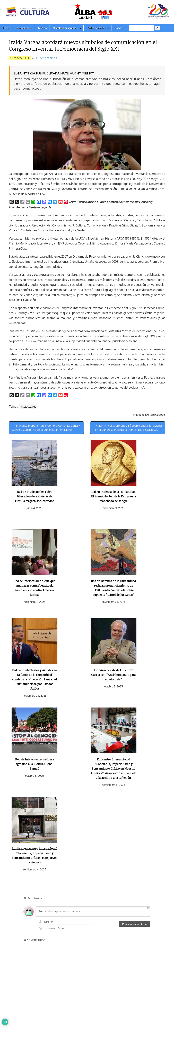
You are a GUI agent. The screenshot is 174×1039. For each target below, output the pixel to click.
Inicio (6, 28)
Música (42, 28)
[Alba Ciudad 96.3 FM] (87, 12)
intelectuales (28, 406)
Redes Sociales (96, 28)
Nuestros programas (65, 28)
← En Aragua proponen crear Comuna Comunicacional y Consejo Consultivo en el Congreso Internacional (46, 427)
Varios (118, 28)
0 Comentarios (46, 58)
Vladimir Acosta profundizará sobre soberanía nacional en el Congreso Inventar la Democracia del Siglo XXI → (128, 427)
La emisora (22, 28)
